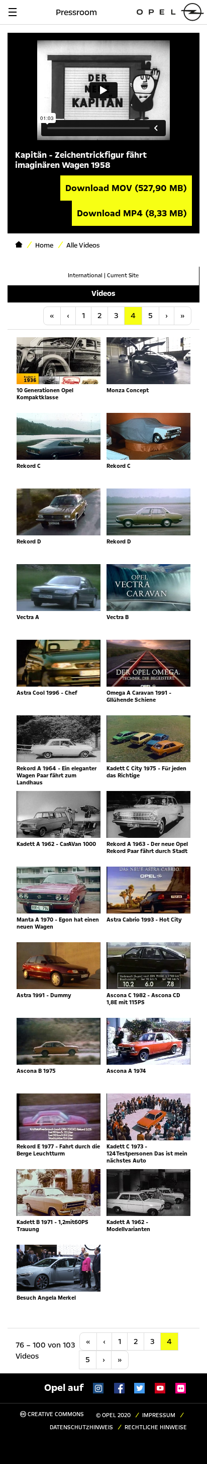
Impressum (158, 1415)
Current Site (123, 275)
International (85, 275)
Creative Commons (55, 1414)
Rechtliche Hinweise (156, 1427)
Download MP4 (132, 213)
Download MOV (126, 188)
